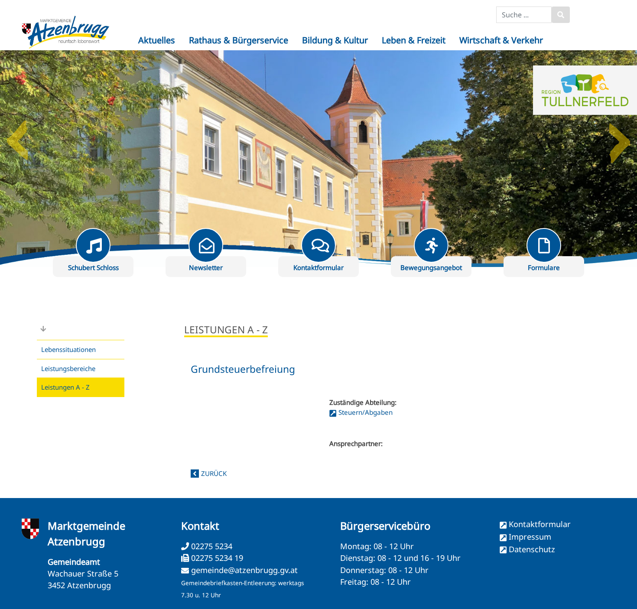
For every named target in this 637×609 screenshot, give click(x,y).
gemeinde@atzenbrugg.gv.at (244, 570)
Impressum (530, 536)
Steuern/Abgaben (365, 412)
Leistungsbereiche (68, 368)
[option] (318, 158)
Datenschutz (532, 549)
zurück (214, 473)
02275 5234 (210, 546)
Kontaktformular (540, 524)
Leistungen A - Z (65, 387)
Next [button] (619, 137)
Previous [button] (17, 137)
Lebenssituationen (68, 349)
